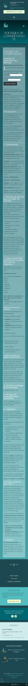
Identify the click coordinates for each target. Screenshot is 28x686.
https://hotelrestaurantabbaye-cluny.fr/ (13, 91)
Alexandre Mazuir (13, 177)
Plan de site (14, 578)
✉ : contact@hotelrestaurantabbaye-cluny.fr (17, 7)
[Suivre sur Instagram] (15, 616)
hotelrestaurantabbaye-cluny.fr (11, 154)
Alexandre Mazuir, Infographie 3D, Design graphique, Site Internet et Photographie (15, 675)
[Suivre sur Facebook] (12, 616)
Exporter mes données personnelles (15, 67)
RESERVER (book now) (13, 12)
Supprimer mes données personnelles (13, 71)
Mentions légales (14, 575)
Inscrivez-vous (14, 601)
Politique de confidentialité (14, 581)
